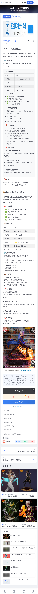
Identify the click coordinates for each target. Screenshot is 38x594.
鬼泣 (7, 438)
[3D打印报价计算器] (19, 29)
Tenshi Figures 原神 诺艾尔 (18, 541)
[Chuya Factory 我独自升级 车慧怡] (6, 581)
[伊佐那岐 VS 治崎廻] (6, 562)
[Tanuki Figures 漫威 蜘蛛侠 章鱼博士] (10, 510)
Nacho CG (24, 524)
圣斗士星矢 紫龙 (14, 567)
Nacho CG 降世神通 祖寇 (28, 526)
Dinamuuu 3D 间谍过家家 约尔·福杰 (28, 496)
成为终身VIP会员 (26, 371)
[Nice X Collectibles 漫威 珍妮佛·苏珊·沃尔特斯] (6, 549)
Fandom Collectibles (8, 494)
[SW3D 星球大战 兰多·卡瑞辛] (6, 575)
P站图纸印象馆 (7, 41)
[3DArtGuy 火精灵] (6, 536)
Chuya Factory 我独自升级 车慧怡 (19, 580)
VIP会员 (14, 395)
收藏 (25, 441)
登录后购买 (19, 402)
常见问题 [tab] (17, 17)
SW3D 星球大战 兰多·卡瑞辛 (18, 573)
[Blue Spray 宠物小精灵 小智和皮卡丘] (6, 556)
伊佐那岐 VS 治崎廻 (15, 560)
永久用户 (29, 395)
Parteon (8, 441)
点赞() (32, 441)
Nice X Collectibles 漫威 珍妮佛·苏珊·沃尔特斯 (22, 548)
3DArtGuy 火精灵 (15, 535)
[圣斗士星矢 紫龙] (6, 568)
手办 (14, 41)
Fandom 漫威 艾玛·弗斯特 (9, 496)
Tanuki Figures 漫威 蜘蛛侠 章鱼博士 (9, 526)
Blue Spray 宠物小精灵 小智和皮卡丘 (20, 554)
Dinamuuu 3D (25, 494)
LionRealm (23, 10)
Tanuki (4, 524)
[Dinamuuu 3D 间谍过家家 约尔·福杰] (28, 480)
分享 (19, 441)
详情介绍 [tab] (7, 17)
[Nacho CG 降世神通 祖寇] (28, 510)
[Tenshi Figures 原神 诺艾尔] (6, 543)
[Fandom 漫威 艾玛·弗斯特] (10, 480)
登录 (31, 2)
